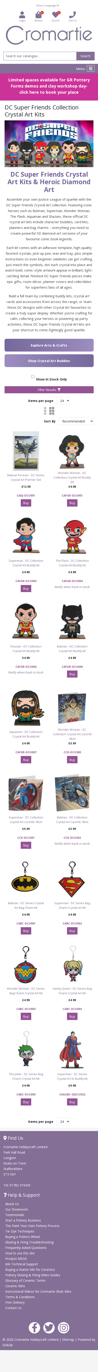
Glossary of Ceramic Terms (25, 1280)
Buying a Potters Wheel (22, 1237)
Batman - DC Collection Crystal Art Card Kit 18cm (72, 819)
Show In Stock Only (50, 379)
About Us (12, 1204)
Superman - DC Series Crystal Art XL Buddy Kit (72, 1076)
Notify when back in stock (72, 587)
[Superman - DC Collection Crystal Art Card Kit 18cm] (26, 793)
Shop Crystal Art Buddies (49, 360)
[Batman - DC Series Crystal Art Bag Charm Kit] (26, 879)
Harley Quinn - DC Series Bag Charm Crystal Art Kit (72, 991)
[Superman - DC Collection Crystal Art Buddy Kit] (26, 536)
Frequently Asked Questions (25, 1247)
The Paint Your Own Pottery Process (32, 1226)
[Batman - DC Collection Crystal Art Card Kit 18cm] (72, 793)
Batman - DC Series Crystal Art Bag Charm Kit (26, 905)
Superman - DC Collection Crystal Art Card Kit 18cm (26, 819)
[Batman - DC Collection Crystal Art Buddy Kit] (72, 622)
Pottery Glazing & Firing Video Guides (32, 1275)
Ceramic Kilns (15, 1286)
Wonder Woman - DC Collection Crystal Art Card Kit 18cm (72, 734)
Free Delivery (15, 1302)
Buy (26, 503)
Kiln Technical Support (21, 1264)
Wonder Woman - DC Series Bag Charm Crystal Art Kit (26, 991)
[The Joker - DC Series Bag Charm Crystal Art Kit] (26, 1050)
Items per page (40, 401)
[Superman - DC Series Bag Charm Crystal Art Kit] (72, 879)
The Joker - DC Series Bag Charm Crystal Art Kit (26, 1076)
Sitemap (68, 1339)
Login (22, 20)
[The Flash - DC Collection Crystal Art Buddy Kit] (72, 536)
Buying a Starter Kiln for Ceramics (30, 1269)
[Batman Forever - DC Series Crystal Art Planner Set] (26, 451)
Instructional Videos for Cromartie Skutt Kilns (38, 1291)
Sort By (50, 421)
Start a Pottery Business (23, 1220)
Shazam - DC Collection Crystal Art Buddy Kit (25, 649)
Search (85, 56)
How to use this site (20, 1253)
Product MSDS (16, 1258)
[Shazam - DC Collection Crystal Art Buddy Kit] (26, 622)
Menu (81, 68)
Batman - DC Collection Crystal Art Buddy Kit (72, 649)
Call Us (73, 20)
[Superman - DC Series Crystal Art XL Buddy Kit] (72, 1050)
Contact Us (13, 1308)
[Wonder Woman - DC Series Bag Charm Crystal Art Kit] (26, 964)
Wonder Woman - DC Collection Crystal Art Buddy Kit (72, 477)
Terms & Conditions (20, 1297)
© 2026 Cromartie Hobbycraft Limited (31, 1339)
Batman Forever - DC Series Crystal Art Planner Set (25, 477)
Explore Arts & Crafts (49, 345)
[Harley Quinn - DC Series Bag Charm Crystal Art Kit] (72, 964)
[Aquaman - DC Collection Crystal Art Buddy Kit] (26, 707)
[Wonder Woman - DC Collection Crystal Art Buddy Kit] (72, 451)
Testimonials (14, 1215)
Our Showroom (16, 1209)
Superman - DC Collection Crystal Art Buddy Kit (26, 563)
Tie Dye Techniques (19, 1231)
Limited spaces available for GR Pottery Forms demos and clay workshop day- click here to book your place (49, 86)
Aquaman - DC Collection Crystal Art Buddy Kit (26, 734)
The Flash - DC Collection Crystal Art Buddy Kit (72, 563)
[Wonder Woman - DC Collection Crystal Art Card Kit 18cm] (72, 707)
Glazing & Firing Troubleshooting (29, 1242)
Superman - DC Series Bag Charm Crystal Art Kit (72, 905)
